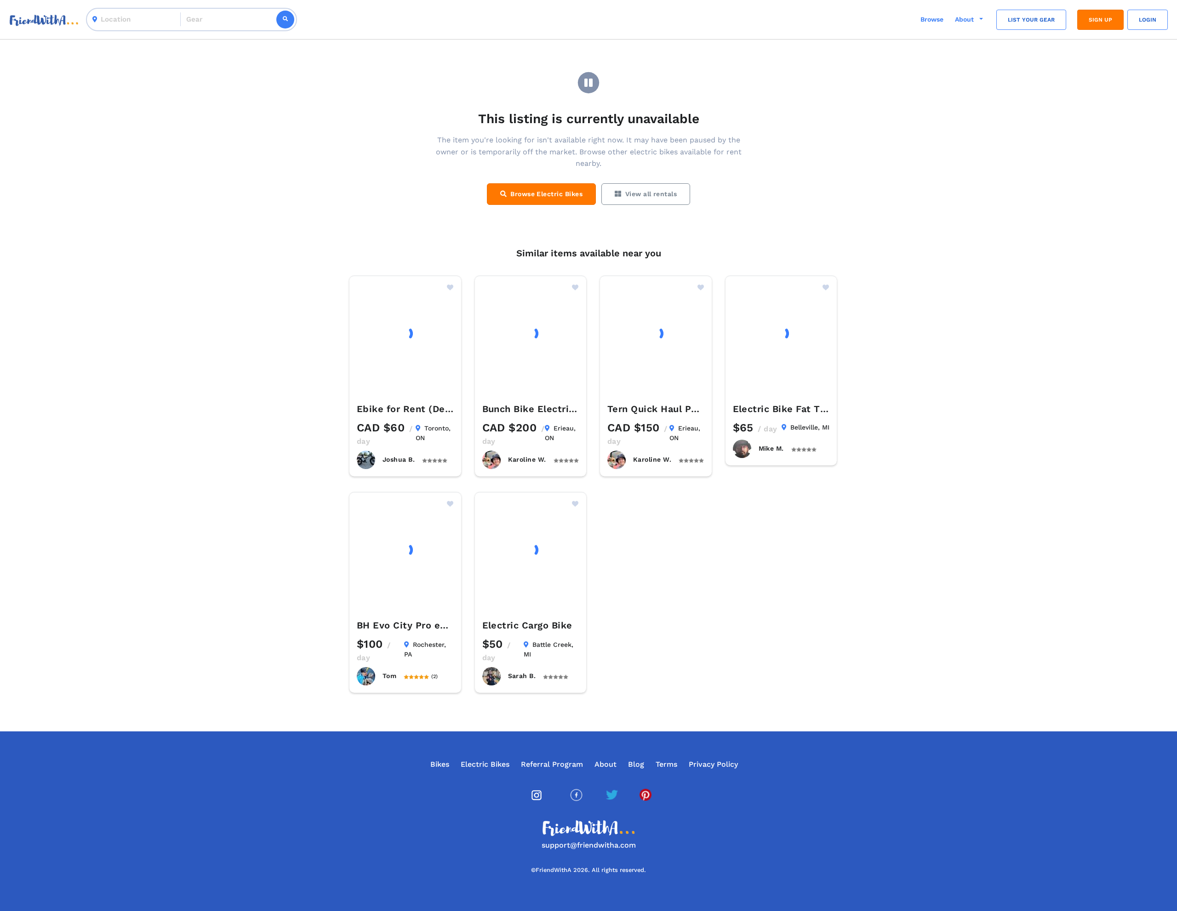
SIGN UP (1100, 20)
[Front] (44, 19)
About (605, 764)
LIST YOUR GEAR (1031, 20)
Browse (931, 19)
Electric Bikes (485, 764)
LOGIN (1147, 20)
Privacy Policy (713, 764)
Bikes (439, 764)
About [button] (965, 19)
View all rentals (651, 194)
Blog (636, 764)
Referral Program (552, 764)
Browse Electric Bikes (546, 194)
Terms (666, 764)
